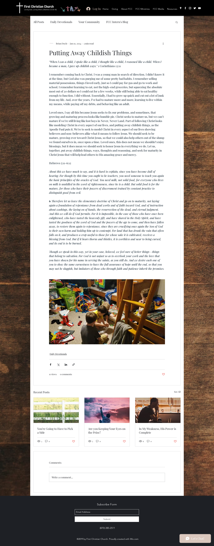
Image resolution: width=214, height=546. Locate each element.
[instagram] (190, 8)
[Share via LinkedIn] (65, 364)
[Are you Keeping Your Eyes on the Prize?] (107, 410)
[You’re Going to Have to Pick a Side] (56, 410)
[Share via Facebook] (50, 364)
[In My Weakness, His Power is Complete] (157, 410)
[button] (176, 22)
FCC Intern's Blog (117, 22)
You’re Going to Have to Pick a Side (55, 430)
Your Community (89, 22)
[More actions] (163, 43)
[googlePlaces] (180, 8)
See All (177, 391)
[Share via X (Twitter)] (58, 364)
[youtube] (199, 8)
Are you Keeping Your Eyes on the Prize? (106, 430)
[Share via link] (73, 364)
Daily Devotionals (61, 22)
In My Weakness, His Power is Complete (157, 430)
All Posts (38, 22)
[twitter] (194, 8)
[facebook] (185, 8)
